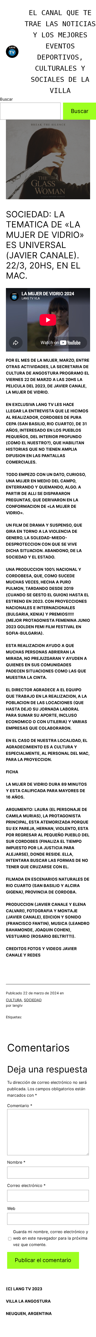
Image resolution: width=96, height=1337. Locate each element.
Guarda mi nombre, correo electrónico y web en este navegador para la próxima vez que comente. (50, 1238)
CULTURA (14, 1000)
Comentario (19, 1105)
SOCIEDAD (33, 1000)
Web (11, 1208)
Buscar (6, 99)
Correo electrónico (26, 1185)
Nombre (16, 1162)
